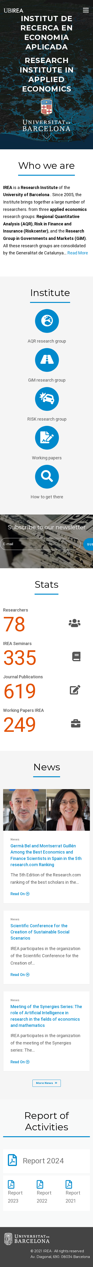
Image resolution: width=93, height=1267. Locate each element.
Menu (86, 10)
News (14, 839)
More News (44, 1083)
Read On (18, 894)
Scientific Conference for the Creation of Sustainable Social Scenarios (39, 932)
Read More (77, 252)
